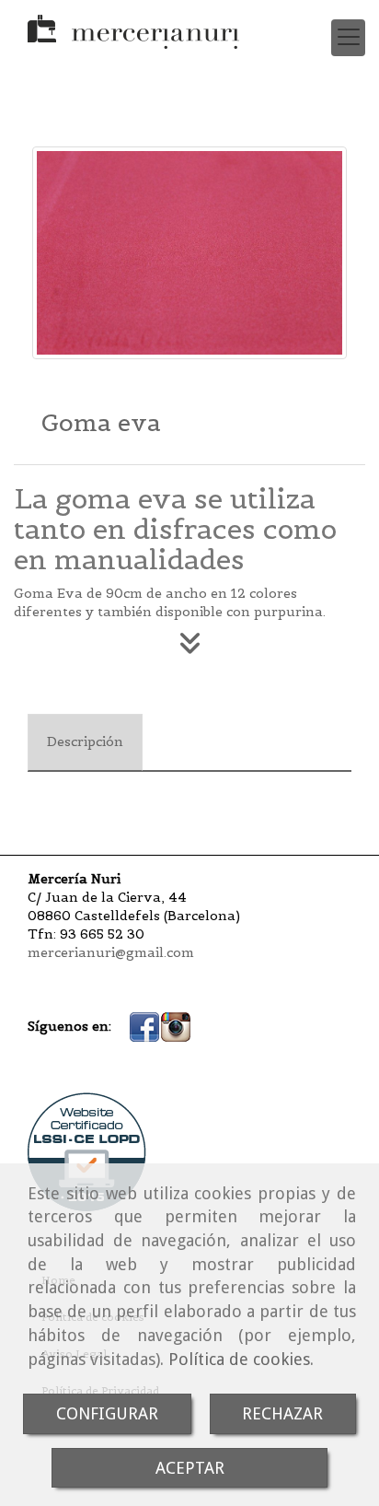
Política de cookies (239, 1359)
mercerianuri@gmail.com (111, 952)
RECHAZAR (282, 1413)
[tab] (85, 742)
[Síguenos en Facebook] (144, 1026)
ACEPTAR (189, 1467)
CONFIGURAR (107, 1413)
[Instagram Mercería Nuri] (175, 1026)
